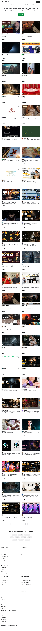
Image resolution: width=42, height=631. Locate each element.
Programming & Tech (20, 4)
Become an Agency (4, 580)
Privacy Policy (3, 608)
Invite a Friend (3, 617)
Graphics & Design (11, 4)
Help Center (3, 599)
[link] (2, 628)
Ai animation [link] (27, 539)
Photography (3, 567)
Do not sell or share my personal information (8, 610)
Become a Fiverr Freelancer (6, 578)
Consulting (3, 560)
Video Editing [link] (14, 534)
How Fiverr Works (24, 547)
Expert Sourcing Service (25, 582)
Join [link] (38, 1)
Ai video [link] (11, 537)
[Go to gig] (11, 27)
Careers (2, 604)
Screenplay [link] (30, 537)
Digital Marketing (28, 4)
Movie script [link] (14, 539)
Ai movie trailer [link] (27, 534)
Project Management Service (26, 580)
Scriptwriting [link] (20, 534)
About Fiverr (3, 597)
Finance (2, 569)
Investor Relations (4, 621)
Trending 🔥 (4, 4)
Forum (2, 584)
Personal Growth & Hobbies (6, 565)
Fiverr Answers (23, 554)
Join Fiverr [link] (21, 14)
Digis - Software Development (26, 586)
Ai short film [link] (17, 537)
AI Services (3, 558)
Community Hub (4, 582)
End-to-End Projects (4, 571)
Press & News (3, 619)
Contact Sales (23, 591)
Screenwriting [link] (21, 539)
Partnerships (3, 612)
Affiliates (2, 615)
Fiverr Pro (23, 578)
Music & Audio (3, 554)
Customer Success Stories (25, 549)
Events (2, 586)
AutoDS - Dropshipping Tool (26, 584)
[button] (3, 2)
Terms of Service (4, 606)
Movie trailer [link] (23, 537)
